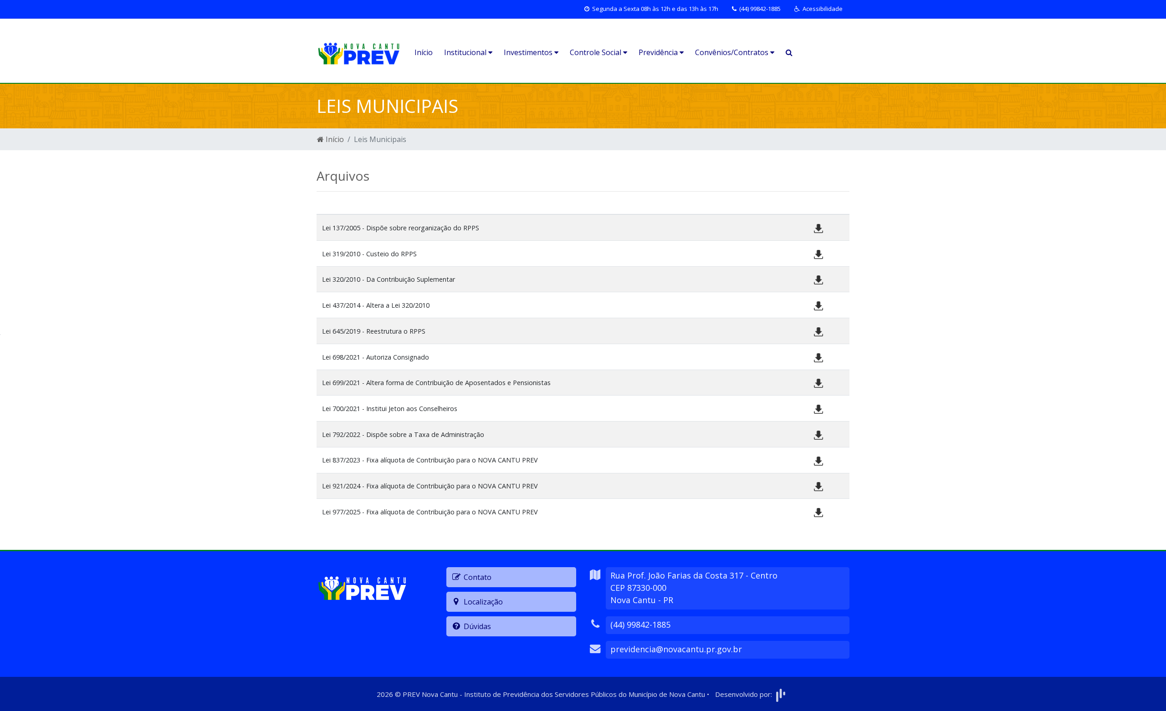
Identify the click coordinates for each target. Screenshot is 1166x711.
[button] (818, 9)
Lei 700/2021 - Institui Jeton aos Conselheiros (389, 408)
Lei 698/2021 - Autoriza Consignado (375, 357)
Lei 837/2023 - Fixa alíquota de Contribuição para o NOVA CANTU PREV (430, 460)
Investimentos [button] (529, 52)
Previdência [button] (659, 52)
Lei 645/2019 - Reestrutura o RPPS (373, 331)
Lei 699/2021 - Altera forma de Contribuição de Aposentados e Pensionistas (436, 382)
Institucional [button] (466, 52)
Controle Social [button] (596, 52)
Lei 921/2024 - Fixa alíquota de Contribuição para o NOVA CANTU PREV (430, 486)
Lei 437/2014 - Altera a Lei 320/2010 (376, 305)
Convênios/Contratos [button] (732, 52)
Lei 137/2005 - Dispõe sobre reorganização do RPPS (400, 227)
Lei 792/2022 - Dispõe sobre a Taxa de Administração (403, 434)
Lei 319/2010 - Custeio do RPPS (369, 253)
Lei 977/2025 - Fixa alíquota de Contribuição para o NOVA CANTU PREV (430, 512)
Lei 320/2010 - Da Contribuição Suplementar (388, 279)
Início (423, 52)
